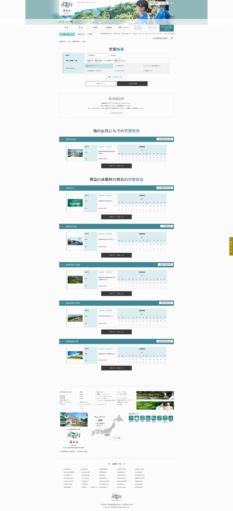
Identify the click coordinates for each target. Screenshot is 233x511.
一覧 (69, 41)
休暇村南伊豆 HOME (107, 33)
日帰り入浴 (117, 33)
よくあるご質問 (170, 33)
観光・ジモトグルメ (139, 33)
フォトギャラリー (158, 33)
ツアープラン (120, 70)
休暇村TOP (62, 41)
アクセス (149, 33)
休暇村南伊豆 (76, 41)
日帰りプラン (149, 70)
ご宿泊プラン (120, 66)
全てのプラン (92, 66)
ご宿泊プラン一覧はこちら (116, 166)
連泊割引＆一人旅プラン (95, 70)
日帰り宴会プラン (127, 33)
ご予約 (84, 41)
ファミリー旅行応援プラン (153, 66)
